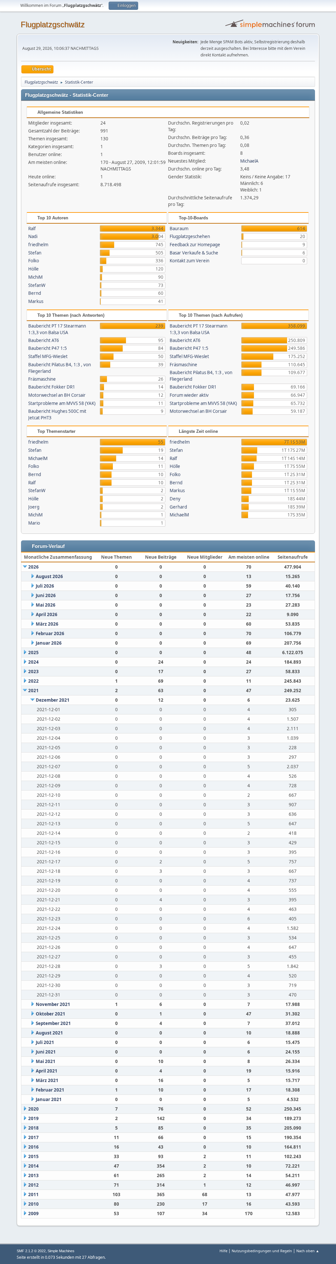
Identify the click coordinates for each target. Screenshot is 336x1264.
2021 (33, 690)
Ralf (32, 228)
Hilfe (223, 1250)
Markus (35, 301)
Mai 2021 (45, 1061)
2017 (33, 1137)
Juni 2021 (46, 1052)
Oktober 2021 (50, 1014)
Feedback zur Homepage (195, 245)
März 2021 (47, 1080)
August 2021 (49, 1033)
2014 (33, 1166)
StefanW (36, 285)
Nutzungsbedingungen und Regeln (262, 1250)
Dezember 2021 (53, 700)
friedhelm (38, 245)
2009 (33, 1213)
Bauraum (179, 228)
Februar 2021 (50, 1090)
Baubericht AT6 (43, 340)
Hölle (33, 269)
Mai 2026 (45, 605)
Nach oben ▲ (307, 1250)
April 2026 (46, 614)
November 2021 (53, 1004)
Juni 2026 (46, 595)
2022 (33, 681)
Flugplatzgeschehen (190, 236)
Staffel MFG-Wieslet (48, 356)
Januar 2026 (49, 643)
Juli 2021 (45, 1042)
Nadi (32, 236)
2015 (33, 1156)
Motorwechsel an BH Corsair (57, 395)
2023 (33, 671)
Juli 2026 (45, 586)
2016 (33, 1147)
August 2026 (49, 576)
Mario (34, 523)
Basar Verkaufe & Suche (194, 253)
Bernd (34, 293)
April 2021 (46, 1071)
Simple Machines (61, 1251)
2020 (33, 1109)
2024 (33, 662)
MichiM (35, 277)
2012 (33, 1185)
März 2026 (47, 624)
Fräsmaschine (42, 379)
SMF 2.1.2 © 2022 (31, 1251)
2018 (33, 1128)
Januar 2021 (49, 1099)
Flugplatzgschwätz (53, 24)
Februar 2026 (50, 633)
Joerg (33, 507)
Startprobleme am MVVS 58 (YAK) (61, 403)
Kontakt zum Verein (189, 261)
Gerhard (178, 507)
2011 (33, 1194)
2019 (33, 1118)
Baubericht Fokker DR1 (51, 387)
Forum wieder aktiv (189, 395)
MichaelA (249, 161)
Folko (33, 261)
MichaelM (38, 458)
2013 (33, 1175)
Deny (175, 499)
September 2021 (53, 1023)
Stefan (34, 253)
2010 (33, 1204)
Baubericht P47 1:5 (47, 348)
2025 (33, 652)
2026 (33, 567)
